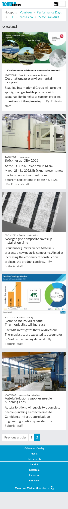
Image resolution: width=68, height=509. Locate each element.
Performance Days (49, 12)
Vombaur (26, 12)
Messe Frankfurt (48, 17)
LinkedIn (34, 475)
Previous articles (15, 437)
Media (34, 453)
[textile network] (11, 4)
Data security (34, 458)
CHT (12, 17)
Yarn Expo (26, 17)
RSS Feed (34, 480)
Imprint (34, 464)
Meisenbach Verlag (34, 448)
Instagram (34, 469)
